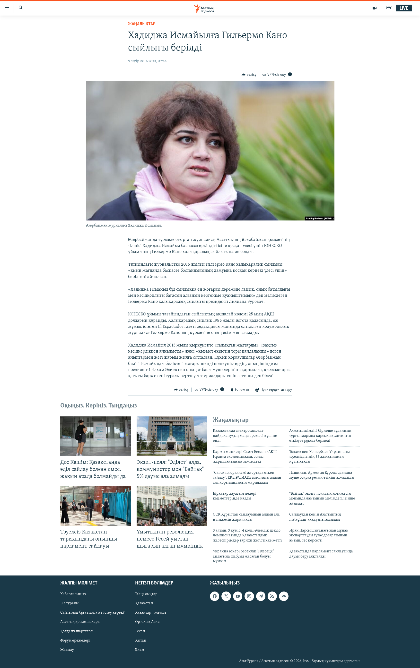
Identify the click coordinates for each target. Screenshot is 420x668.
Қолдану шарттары (76, 631)
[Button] (249, 75)
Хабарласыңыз (73, 594)
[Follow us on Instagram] (249, 596)
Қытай (140, 641)
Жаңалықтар (146, 594)
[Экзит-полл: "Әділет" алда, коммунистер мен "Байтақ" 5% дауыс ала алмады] (172, 436)
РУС (389, 8)
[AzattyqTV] (374, 8)
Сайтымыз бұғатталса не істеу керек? (92, 613)
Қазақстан (144, 604)
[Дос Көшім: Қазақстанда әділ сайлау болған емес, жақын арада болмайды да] (95, 436)
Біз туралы (69, 604)
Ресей (140, 631)
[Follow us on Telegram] (260, 596)
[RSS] (272, 596)
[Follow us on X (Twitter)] (226, 596)
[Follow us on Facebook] (214, 596)
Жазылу (67, 650)
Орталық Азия (147, 622)
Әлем (139, 650)
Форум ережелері (75, 641)
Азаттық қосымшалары (80, 622)
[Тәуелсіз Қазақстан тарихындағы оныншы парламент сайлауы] (95, 506)
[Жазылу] (283, 596)
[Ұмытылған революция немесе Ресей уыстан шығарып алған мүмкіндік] (172, 506)
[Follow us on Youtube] (237, 596)
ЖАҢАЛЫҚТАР (141, 24)
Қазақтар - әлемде (150, 613)
